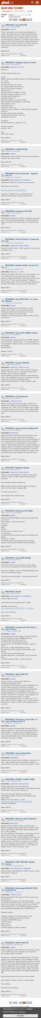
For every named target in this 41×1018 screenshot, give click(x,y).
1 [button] (16, 19)
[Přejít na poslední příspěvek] (22, 54)
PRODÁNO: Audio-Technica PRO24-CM (21, 428)
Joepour (9, 177)
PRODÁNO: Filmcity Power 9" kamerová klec (22, 240)
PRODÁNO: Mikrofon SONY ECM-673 (20, 819)
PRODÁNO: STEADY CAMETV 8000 (20, 779)
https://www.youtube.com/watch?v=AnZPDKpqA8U (16, 801)
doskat (8, 364)
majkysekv (9, 213)
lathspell (9, 559)
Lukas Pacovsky (11, 755)
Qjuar (8, 593)
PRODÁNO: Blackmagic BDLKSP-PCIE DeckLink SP (21, 889)
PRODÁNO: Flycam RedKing (17, 363)
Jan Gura (9, 512)
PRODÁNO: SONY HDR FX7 (16, 674)
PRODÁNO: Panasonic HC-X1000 (19, 511)
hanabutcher (10, 269)
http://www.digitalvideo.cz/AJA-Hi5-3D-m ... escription (17, 608)
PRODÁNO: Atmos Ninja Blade (18, 753)
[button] (10, 20)
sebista (8, 398)
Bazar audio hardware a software (20, 1006)
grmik (8, 469)
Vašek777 (9, 723)
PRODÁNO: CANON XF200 (16, 149)
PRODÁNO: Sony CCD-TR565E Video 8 (21, 333)
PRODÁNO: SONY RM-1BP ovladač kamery (19, 863)
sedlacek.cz (10, 944)
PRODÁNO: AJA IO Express (16, 397)
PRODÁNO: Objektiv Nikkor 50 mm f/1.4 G (21, 266)
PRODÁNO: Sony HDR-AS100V (18, 558)
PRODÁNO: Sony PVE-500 (16, 25)
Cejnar (8, 64)
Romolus (9, 303)
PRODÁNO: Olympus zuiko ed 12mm (20, 63)
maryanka (9, 631)
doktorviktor (9, 820)
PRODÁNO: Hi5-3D (13, 592)
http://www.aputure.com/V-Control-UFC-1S (14, 190)
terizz (8, 334)
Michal (8, 151)
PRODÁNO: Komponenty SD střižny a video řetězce (21, 628)
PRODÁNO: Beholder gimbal (17, 468)
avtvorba (9, 676)
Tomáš (8, 26)
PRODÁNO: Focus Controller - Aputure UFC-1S (21, 175)
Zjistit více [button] (22, 1012)
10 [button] (28, 19)
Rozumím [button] (20, 1016)
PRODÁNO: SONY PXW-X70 (16, 943)
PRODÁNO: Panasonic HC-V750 (18, 211)
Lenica (8, 781)
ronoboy (9, 430)
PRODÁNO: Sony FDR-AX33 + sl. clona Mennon (21, 300)
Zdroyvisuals (10, 243)
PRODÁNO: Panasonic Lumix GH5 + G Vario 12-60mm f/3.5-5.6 (21, 720)
